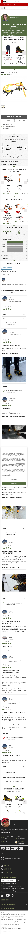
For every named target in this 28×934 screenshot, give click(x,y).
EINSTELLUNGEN (14, 479)
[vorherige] (4, 53)
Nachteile (5, 318)
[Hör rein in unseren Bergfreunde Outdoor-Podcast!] (14, 895)
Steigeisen (4, 12)
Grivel (3, 72)
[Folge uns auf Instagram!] (3, 895)
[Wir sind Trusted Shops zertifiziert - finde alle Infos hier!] (16, 842)
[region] (14, 467)
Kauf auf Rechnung (7, 128)
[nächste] (24, 53)
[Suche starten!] (25, 8)
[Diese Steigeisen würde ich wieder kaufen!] (14, 582)
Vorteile (5, 314)
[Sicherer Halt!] (14, 512)
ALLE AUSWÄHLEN (14, 483)
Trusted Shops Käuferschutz (10, 130)
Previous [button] (2, 148)
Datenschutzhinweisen (6, 475)
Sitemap (19, 928)
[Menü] (2, 7)
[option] (14, 89)
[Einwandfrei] (14, 432)
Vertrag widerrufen (7, 908)
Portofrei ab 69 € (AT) (8, 124)
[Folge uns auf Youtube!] (9, 895)
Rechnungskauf (8, 842)
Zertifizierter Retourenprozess (12, 858)
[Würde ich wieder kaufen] (14, 369)
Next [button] (25, 148)
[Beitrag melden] (10, 306)
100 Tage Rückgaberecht (9, 126)
